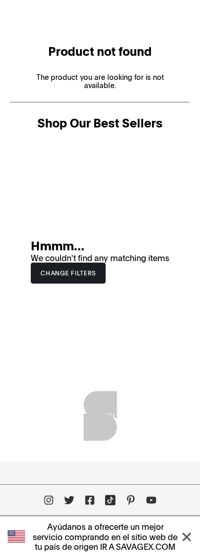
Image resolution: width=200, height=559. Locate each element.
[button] (188, 536)
